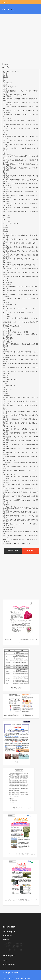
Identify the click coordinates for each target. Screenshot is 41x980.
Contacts (6, 939)
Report (31, 551)
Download (13, 551)
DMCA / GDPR (19, 978)
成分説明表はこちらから (16, 688)
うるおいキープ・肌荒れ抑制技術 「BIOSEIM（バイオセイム (18, 808)
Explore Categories (9, 932)
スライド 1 (16, 762)
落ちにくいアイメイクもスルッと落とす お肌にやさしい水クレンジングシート (21, 641)
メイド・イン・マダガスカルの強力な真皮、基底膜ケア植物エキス (20, 854)
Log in (5, 960)
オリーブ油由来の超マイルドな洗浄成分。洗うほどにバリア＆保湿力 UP (21, 901)
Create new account (9, 964)
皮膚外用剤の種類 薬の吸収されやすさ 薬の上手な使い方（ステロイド (21, 715)
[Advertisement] (20, 39)
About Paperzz (7, 935)
